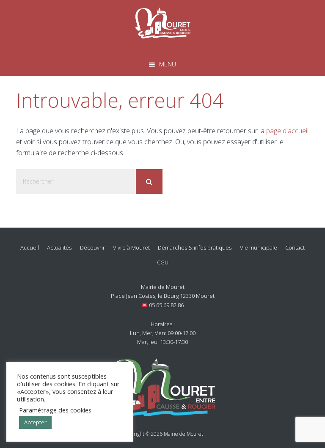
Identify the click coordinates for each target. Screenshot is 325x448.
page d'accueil (287, 130)
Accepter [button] (35, 422)
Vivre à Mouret (131, 247)
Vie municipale (258, 247)
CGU (162, 262)
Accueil (29, 247)
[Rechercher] (149, 181)
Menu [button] (167, 64)
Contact (295, 247)
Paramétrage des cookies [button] (55, 410)
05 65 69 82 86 (166, 305)
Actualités (59, 247)
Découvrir (92, 247)
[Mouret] (162, 22)
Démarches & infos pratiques (194, 247)
